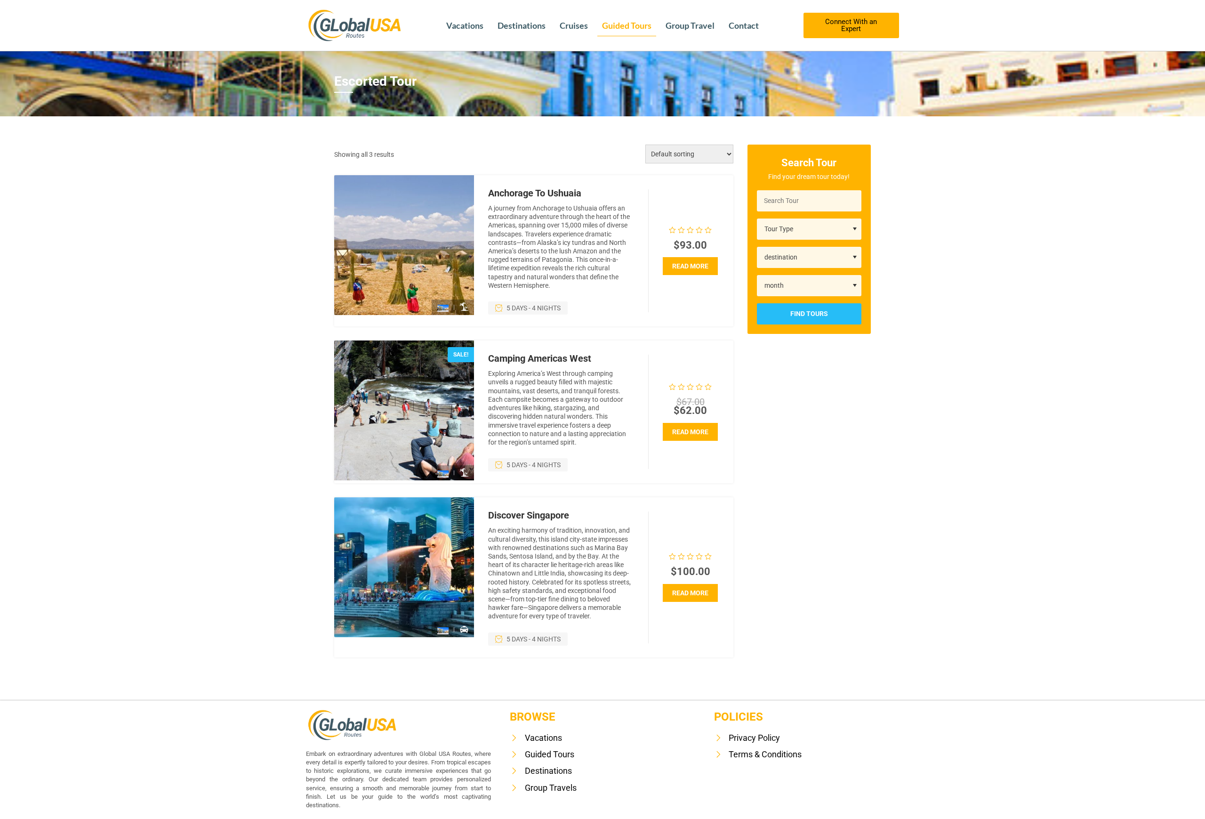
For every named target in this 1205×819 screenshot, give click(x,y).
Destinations (522, 25)
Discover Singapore (528, 515)
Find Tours (809, 313)
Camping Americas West (539, 358)
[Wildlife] (464, 307)
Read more (690, 266)
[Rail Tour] (464, 629)
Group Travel (690, 25)
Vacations (464, 25)
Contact (744, 25)
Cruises (574, 25)
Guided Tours (626, 25)
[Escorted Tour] (443, 307)
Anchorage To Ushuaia (534, 193)
